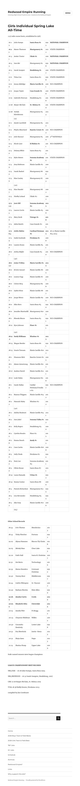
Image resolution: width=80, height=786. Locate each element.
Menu (68, 13)
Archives (11, 760)
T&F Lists (11, 745)
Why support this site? (17, 774)
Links (10, 769)
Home (10, 731)
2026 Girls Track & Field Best (19, 740)
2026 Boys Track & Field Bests (19, 736)
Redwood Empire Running (26, 12)
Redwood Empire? (15, 764)
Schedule (11, 755)
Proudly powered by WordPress (35, 780)
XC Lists (11, 750)
